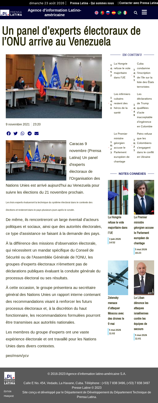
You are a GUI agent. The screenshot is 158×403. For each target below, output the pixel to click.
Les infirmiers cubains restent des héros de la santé (122, 103)
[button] (135, 13)
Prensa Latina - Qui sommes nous (92, 3)
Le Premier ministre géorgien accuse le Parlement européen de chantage (121, 147)
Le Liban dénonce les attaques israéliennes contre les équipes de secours (141, 313)
